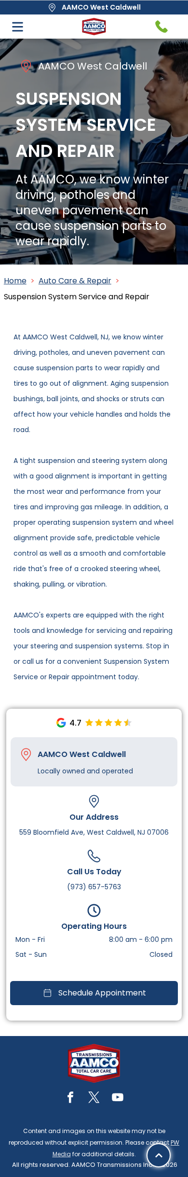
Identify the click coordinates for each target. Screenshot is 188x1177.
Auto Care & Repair (75, 280)
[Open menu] (18, 27)
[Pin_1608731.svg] (26, 754)
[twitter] (94, 1098)
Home (15, 280)
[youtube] (117, 1098)
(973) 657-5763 (94, 887)
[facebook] (70, 1098)
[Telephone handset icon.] (161, 26)
